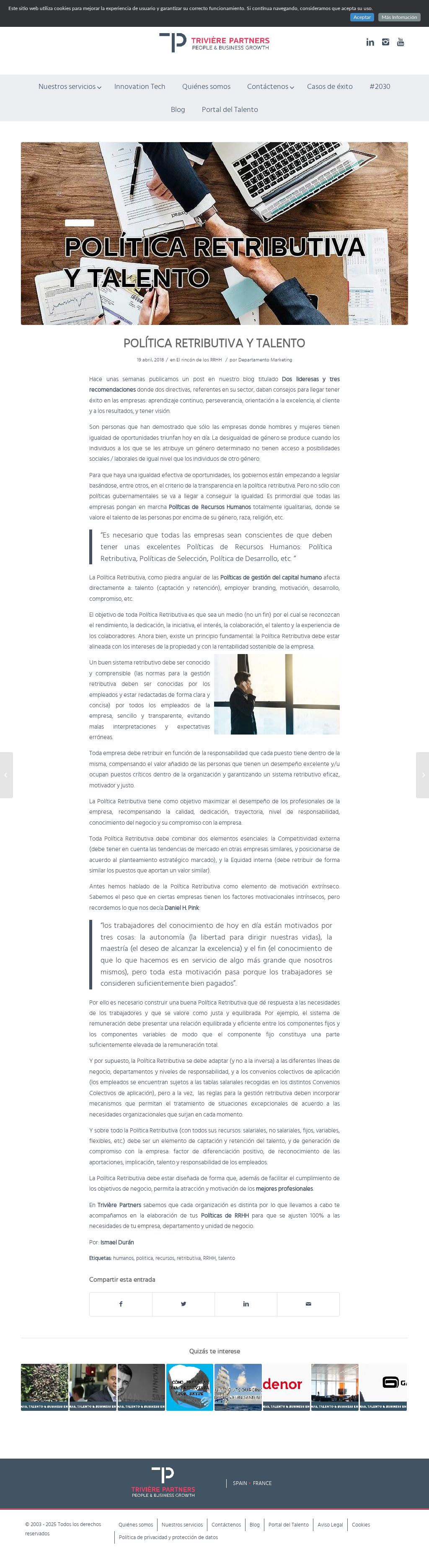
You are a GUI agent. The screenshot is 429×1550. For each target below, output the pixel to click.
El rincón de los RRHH (199, 359)
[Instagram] (385, 42)
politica (144, 1258)
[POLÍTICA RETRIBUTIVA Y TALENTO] (214, 233)
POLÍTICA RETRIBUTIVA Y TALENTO (214, 343)
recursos (164, 1258)
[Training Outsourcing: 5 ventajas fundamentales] (238, 1387)
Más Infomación (399, 17)
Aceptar (362, 17)
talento (226, 1258)
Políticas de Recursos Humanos (243, 547)
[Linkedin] (370, 42)
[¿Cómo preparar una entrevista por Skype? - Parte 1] (190, 1387)
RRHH (209, 1258)
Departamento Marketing (265, 359)
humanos (123, 1258)
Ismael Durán (117, 1242)
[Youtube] (400, 42)
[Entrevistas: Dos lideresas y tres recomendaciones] (6, 775)
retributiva (189, 1258)
